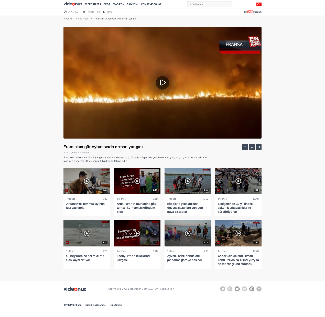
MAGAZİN (118, 4)
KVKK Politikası (72, 304)
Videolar (67, 18)
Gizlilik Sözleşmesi (95, 304)
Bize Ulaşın (116, 304)
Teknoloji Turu (93, 11)
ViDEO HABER (93, 4)
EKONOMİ (132, 4)
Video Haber (82, 18)
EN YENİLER (73, 11)
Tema (109, 11)
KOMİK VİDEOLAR (151, 4)
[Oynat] (162, 83)
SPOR (107, 4)
